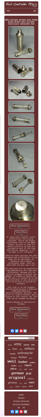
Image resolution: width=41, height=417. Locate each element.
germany (12, 382)
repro (27, 365)
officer (13, 368)
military (29, 348)
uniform (24, 386)
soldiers (31, 379)
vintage (13, 357)
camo (17, 386)
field (28, 373)
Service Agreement (21, 404)
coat (25, 369)
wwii (11, 361)
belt (32, 345)
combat (32, 362)
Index (21, 395)
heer (14, 348)
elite (21, 349)
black (10, 345)
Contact (21, 398)
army (18, 344)
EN (19, 408)
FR (24, 408)
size (31, 386)
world (30, 369)
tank (25, 383)
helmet (23, 357)
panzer (11, 387)
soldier (14, 366)
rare (31, 382)
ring (9, 349)
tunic (20, 369)
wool (30, 358)
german (17, 373)
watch (20, 383)
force (20, 366)
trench (12, 354)
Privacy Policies (21, 401)
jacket (26, 344)
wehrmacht (25, 353)
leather (22, 361)
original (17, 378)
